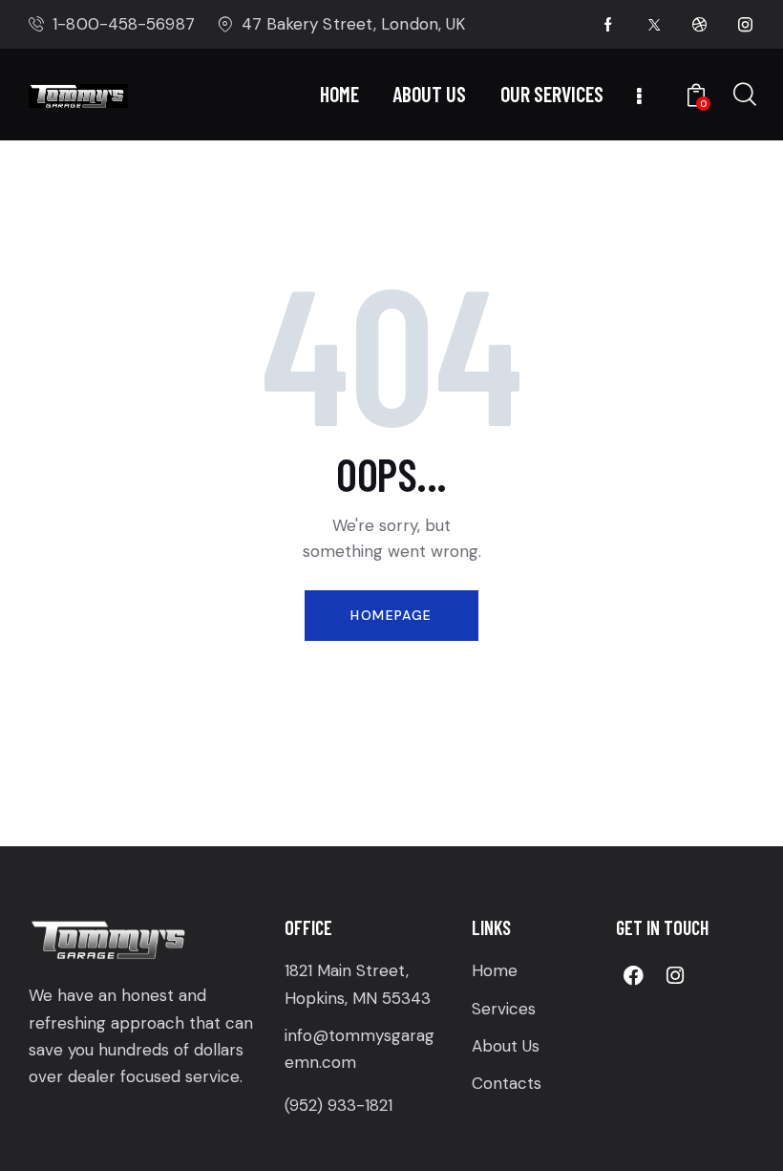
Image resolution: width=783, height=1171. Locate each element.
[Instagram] (675, 975)
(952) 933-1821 (338, 1105)
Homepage (391, 615)
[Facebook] (634, 975)
